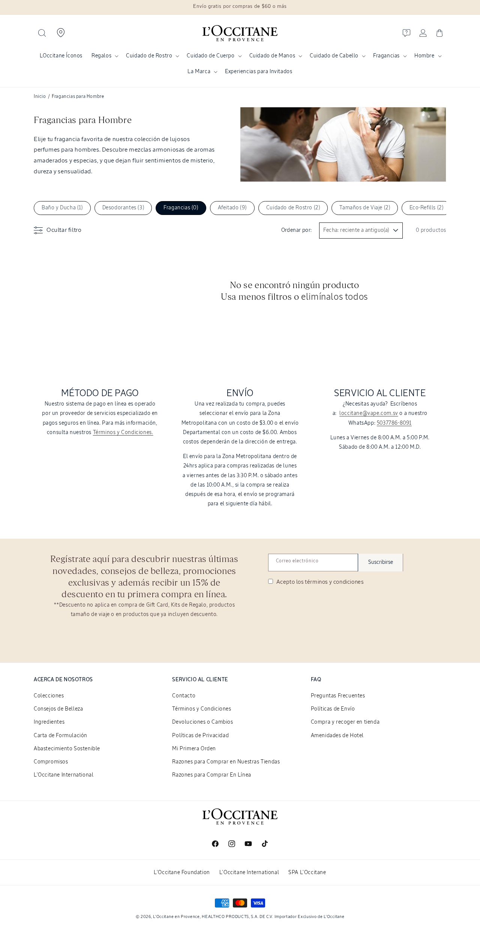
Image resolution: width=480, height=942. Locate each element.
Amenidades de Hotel (337, 735)
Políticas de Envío (333, 709)
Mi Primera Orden (194, 748)
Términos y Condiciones (201, 709)
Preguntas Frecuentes (338, 696)
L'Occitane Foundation (182, 872)
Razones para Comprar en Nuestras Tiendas (226, 762)
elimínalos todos (334, 297)
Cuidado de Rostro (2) (293, 207)
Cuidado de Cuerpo (210, 56)
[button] (42, 33)
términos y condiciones (334, 582)
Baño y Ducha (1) (62, 207)
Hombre (424, 56)
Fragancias (386, 56)
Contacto (183, 696)
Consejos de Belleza (58, 709)
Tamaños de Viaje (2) (364, 207)
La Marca (199, 71)
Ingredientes (49, 722)
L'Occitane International (63, 775)
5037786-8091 (394, 423)
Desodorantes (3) (123, 207)
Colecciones (49, 696)
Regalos (101, 56)
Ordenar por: (296, 230)
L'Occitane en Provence (176, 917)
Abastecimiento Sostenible (67, 748)
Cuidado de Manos (272, 56)
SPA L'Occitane (307, 872)
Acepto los (319, 582)
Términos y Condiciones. (123, 432)
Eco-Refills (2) (426, 207)
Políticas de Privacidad (200, 735)
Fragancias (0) (181, 207)
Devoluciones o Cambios (202, 722)
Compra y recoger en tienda (345, 722)
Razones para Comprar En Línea (211, 775)
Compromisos (51, 762)
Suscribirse (380, 562)
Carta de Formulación (60, 735)
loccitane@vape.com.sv (368, 413)
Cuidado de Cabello (334, 56)
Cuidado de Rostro (149, 56)
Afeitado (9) (232, 207)
